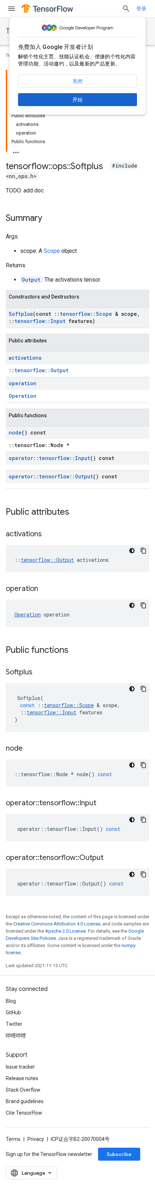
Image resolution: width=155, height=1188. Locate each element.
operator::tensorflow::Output (51, 476)
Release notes (22, 1078)
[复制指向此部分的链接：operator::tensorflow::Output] (110, 858)
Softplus (21, 313)
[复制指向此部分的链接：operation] (45, 589)
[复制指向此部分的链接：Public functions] (75, 650)
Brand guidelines (25, 1101)
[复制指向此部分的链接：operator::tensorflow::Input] (103, 803)
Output (31, 279)
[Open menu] (11, 8)
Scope (52, 250)
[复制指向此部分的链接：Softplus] (39, 672)
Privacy (35, 1139)
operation (22, 383)
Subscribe (119, 1154)
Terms (13, 1139)
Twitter (14, 1024)
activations (25, 357)
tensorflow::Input (40, 321)
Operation (22, 395)
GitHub (13, 1012)
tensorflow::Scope (86, 313)
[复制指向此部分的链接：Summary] (49, 218)
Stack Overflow (23, 1090)
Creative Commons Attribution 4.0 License (56, 924)
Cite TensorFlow (24, 1113)
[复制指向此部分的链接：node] (30, 749)
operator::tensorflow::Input (49, 458)
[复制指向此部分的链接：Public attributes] (76, 512)
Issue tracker (20, 1067)
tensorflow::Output (41, 370)
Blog (11, 1001)
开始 (77, 99)
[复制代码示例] (143, 550)
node (15, 432)
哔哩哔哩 (16, 1035)
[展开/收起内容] (16, 150)
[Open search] (126, 8)
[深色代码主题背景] (132, 550)
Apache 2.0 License (65, 931)
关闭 (77, 81)
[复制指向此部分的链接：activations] (49, 534)
